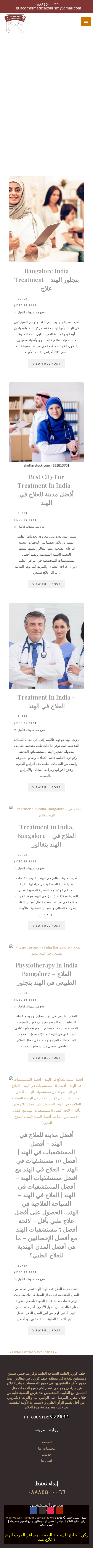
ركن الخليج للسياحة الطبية (64, 1535)
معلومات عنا (46, 1448)
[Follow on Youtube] (59, 1510)
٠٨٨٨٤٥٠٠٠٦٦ (47, 4)
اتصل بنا (46, 1460)
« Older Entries (21, 1352)
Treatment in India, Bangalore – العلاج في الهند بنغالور (46, 835)
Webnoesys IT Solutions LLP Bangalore (30, 1517)
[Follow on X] (42, 1510)
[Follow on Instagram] (50, 1510)
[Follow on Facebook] (33, 1510)
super (22, 299)
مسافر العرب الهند (21, 1535)
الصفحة (46, 1442)
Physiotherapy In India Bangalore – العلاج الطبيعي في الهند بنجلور (46, 973)
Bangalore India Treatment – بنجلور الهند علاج (46, 279)
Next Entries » (45, 1352)
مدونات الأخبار (26, 312)
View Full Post (46, 363)
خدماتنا (46, 1454)
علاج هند (40, 312)
